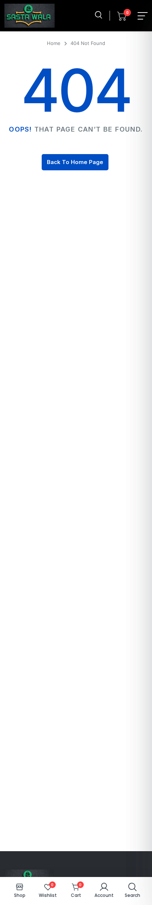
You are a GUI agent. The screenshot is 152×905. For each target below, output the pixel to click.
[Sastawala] (29, 16)
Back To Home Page (75, 162)
